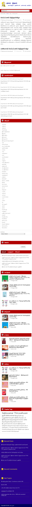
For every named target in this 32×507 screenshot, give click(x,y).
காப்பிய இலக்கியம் (5, 162)
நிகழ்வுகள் (4, 189)
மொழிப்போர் (4, 218)
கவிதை (3, 159)
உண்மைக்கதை (5, 144)
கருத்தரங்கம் (4, 153)
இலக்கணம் (4, 137)
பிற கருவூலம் (4, 204)
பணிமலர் (4, 193)
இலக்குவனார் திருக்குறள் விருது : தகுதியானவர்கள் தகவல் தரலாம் (15, 255)
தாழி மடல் (23, 418)
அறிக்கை (4, 126)
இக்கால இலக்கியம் (6, 131)
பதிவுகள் (4, 252)
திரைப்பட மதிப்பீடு (5, 180)
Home (7, 13)
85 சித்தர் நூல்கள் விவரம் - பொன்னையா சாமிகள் (11, 481)
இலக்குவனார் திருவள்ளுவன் (7, 20)
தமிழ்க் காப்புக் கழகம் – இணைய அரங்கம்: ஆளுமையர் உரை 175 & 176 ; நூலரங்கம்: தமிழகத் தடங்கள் (15, 258)
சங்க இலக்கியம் (5, 168)
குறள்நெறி (4, 164)
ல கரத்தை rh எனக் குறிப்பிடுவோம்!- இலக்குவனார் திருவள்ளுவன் (18, 346)
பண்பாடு (3, 195)
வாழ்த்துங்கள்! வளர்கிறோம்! (6, 491)
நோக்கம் (3, 484)
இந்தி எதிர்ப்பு (4, 135)
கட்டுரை (3, 150)
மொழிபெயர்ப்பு (5, 217)
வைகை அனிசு (23, 420)
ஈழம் (3, 142)
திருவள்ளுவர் (5, 422)
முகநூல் (3, 215)
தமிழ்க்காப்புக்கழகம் (7, 425)
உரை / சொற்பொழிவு (6, 146)
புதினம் (3, 206)
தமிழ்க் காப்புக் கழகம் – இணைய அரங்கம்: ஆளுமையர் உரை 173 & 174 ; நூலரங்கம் (19, 293)
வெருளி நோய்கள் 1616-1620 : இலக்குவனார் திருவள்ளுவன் (12, 78)
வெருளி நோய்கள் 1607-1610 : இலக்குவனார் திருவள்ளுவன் (12, 95)
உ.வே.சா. (26, 425)
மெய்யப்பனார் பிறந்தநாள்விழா (10, 17)
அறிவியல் (4, 128)
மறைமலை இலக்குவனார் (19, 423)
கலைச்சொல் (5, 429)
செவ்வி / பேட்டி (5, 173)
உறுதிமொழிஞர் (5, 148)
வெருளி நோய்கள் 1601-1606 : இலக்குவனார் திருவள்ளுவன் (12, 103)
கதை (3, 151)
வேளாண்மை (4, 227)
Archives (3, 232)
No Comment (28, 20)
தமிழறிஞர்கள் (5, 175)
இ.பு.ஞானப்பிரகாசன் (7, 423)
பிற (2, 202)
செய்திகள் (4, 171)
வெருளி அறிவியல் (5, 224)
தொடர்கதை (4, 184)
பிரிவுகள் (17, 252)
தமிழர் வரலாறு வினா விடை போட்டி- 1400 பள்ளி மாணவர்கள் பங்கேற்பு (13, 495)
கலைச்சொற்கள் (5, 157)
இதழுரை (3, 133)
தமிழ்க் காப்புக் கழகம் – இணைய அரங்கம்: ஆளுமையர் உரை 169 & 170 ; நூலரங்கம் (19, 324)
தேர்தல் (3, 182)
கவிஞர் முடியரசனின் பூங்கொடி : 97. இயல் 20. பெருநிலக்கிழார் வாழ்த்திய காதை (18, 398)
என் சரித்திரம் (18, 429)
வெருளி (3, 222)
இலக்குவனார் (4, 139)
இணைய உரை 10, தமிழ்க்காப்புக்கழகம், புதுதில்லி (12, 266)
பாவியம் (3, 200)
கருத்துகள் (10, 252)
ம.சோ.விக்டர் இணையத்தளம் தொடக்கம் (9, 487)
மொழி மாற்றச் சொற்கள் (18, 425)
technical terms (24, 427)
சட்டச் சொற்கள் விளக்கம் (13, 427)
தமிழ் (10, 422)
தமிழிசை (4, 177)
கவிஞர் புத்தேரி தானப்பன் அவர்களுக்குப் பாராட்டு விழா (13, 261)
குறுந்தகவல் (4, 166)
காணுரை (4, 160)
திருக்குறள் (4, 178)
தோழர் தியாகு (11, 429)
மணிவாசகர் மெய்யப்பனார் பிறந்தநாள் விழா (14, 49)
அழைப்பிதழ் (4, 130)
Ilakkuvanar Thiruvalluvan (15, 413)
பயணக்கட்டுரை (5, 197)
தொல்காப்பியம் (5, 186)
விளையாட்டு (4, 220)
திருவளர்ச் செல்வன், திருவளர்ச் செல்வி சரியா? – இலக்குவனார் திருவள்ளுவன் (19, 339)
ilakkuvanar (10, 415)
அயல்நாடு (4, 124)
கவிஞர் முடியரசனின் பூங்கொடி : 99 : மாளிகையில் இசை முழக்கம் (18, 383)
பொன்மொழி (4, 209)
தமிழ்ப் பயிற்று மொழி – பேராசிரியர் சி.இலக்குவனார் (10, 70)
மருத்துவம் (4, 211)
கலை (3, 155)
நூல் (3, 415)
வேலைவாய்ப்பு (4, 226)
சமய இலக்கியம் (5, 169)
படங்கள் (3, 191)
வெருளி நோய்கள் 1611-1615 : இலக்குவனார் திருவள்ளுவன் (12, 87)
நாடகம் (3, 188)
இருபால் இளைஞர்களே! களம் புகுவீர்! (8, 65)
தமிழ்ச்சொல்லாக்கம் (17, 421)
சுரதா (23, 429)
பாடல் (3, 198)
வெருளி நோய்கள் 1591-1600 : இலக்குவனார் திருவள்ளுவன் (12, 111)
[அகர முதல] (16, 6)
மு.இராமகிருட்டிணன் (6, 213)
